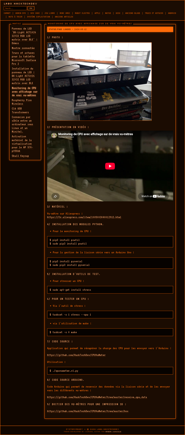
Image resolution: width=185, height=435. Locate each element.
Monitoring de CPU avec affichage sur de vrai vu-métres (25, 91)
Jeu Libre (50, 13)
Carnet (7, 13)
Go (30, 8)
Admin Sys (20, 13)
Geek (118, 13)
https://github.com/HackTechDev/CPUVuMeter (76, 354)
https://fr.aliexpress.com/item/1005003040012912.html (84, 217)
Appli (97, 13)
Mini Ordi (65, 13)
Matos (108, 13)
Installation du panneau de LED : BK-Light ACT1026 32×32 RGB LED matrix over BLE (23, 76)
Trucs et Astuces (154, 13)
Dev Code (35, 13)
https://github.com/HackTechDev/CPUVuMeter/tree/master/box (87, 411)
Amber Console (113, 432)
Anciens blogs (132, 13)
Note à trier (15, 16)
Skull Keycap (20, 155)
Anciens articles (64, 16)
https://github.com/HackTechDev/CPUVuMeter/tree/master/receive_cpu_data (97, 397)
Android (172, 13)
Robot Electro (82, 13)
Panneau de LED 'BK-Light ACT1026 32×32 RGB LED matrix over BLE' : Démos (25, 36)
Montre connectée (23, 48)
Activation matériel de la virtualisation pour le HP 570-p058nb (22, 143)
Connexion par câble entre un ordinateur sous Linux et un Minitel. (22, 124)
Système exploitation (38, 16)
